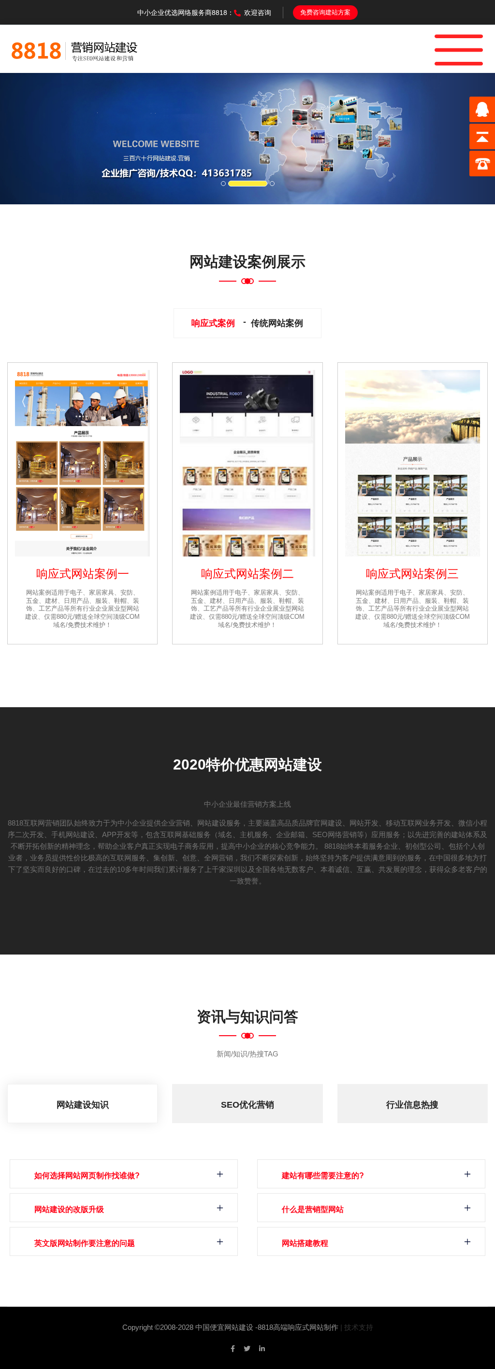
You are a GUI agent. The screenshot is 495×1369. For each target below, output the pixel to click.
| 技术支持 (356, 1327)
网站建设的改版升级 (69, 1209)
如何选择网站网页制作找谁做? (87, 1175)
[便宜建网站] (75, 48)
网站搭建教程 (305, 1243)
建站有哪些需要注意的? (323, 1175)
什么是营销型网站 (313, 1209)
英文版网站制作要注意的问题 (84, 1243)
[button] (37, 138)
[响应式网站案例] (82, 463)
